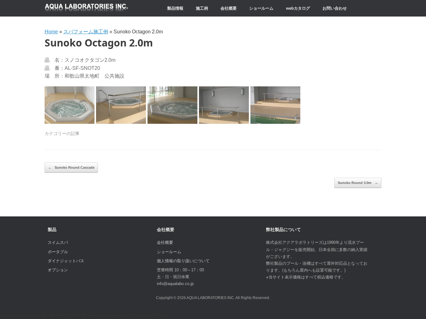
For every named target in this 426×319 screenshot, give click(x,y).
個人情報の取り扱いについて (183, 261)
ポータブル (58, 251)
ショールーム (261, 8)
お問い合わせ (334, 8)
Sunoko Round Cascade (71, 167)
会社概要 (228, 8)
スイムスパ (58, 242)
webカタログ (298, 8)
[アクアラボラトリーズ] (86, 8)
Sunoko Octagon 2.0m (99, 42)
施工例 (202, 8)
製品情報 (175, 8)
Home (51, 31)
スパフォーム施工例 (85, 31)
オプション (58, 270)
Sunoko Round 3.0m (358, 183)
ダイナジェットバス (66, 261)
